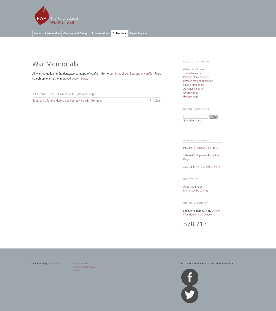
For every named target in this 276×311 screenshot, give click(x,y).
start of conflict (124, 73)
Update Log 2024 (207, 148)
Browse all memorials (196, 77)
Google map (190, 96)
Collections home (193, 69)
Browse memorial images (198, 81)
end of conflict (144, 73)
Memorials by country (195, 190)
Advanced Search (193, 88)
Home (37, 33)
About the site (80, 263)
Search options (192, 120)
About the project (193, 186)
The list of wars (192, 73)
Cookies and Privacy (84, 267)
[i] (93, 94)
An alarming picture (208, 166)
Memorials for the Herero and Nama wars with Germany (67, 100)
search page (79, 78)
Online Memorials (193, 84)
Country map (190, 92)
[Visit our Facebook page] (189, 285)
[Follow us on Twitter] (189, 302)
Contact (77, 270)
